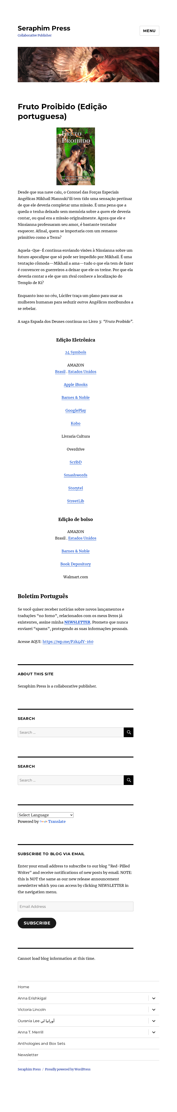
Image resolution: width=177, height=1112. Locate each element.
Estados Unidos (82, 371)
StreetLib (75, 501)
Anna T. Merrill (30, 1032)
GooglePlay (75, 410)
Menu (149, 31)
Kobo (75, 423)
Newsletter (28, 1055)
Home (23, 987)
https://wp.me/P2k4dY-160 (68, 641)
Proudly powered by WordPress (68, 1069)
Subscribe (37, 923)
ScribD (76, 462)
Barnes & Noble (76, 397)
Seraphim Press (44, 28)
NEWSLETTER (77, 622)
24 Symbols (75, 352)
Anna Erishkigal (32, 998)
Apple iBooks (76, 384)
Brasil (60, 371)
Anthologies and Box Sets (41, 1043)
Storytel (75, 488)
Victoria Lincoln (32, 1009)
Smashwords (75, 475)
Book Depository (75, 564)
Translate (57, 821)
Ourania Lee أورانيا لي (36, 1021)
